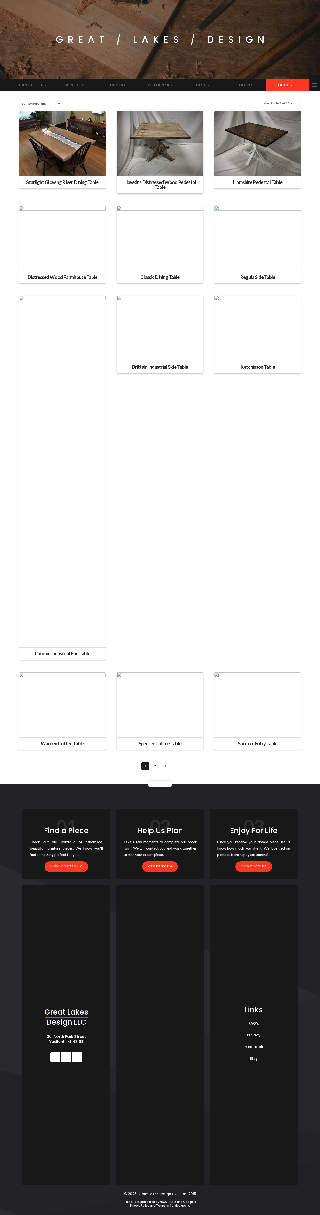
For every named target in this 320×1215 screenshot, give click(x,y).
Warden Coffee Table (62, 743)
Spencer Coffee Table (160, 743)
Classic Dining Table (160, 277)
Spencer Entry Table (257, 743)
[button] (314, 85)
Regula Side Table (257, 277)
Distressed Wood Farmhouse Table (62, 277)
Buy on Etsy (257, 263)
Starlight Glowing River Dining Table (62, 182)
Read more (62, 168)
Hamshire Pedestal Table (257, 182)
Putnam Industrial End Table (62, 653)
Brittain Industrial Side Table (160, 367)
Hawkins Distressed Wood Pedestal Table (160, 184)
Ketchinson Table (257, 367)
